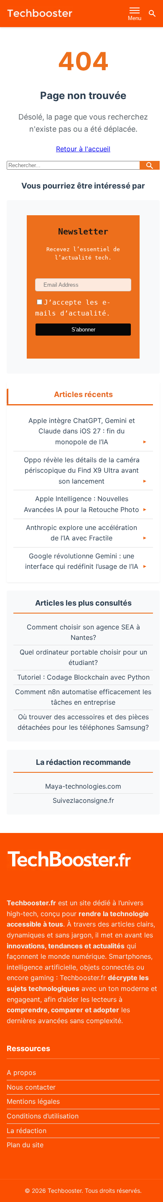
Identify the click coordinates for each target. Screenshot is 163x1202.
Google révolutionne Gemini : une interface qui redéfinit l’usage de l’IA (81, 561)
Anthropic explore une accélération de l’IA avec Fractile (81, 532)
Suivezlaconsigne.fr (83, 800)
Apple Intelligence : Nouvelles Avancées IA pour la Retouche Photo (81, 504)
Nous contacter (31, 1087)
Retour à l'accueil (83, 149)
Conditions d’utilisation (43, 1116)
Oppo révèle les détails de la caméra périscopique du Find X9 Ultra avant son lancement (82, 470)
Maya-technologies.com (83, 786)
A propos (21, 1072)
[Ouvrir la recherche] (152, 13)
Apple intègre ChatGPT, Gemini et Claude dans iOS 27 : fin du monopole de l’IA (81, 431)
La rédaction (26, 1130)
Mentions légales (33, 1101)
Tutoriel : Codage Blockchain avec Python (83, 677)
